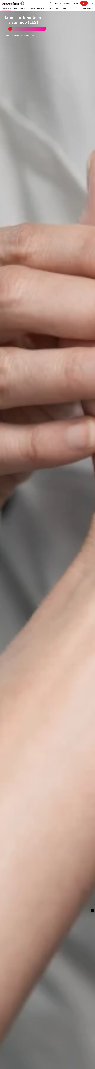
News (64, 8)
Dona (84, 3)
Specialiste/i (58, 3)
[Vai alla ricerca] (50, 3)
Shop (57, 8)
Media (76, 3)
